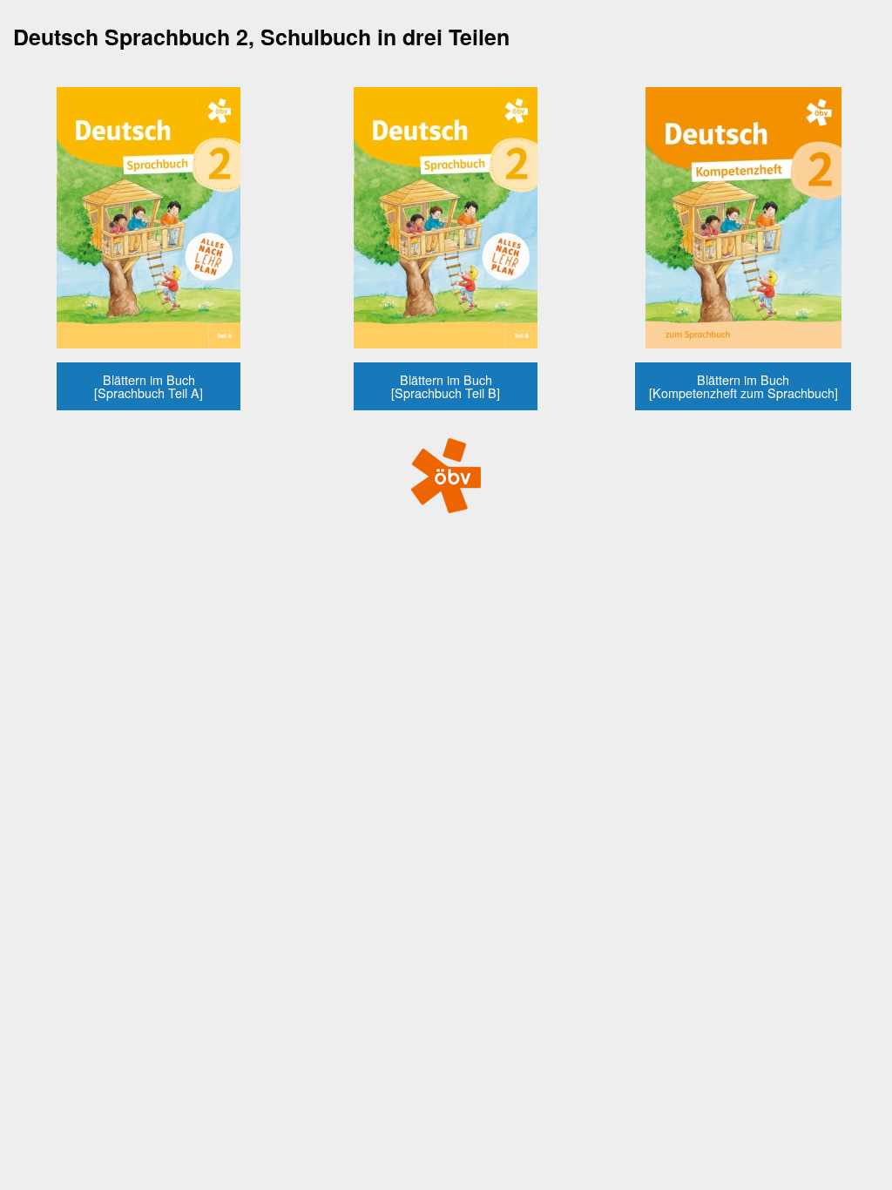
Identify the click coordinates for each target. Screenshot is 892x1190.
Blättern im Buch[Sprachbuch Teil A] (148, 385)
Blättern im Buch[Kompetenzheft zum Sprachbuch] (743, 385)
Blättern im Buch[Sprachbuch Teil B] (445, 385)
